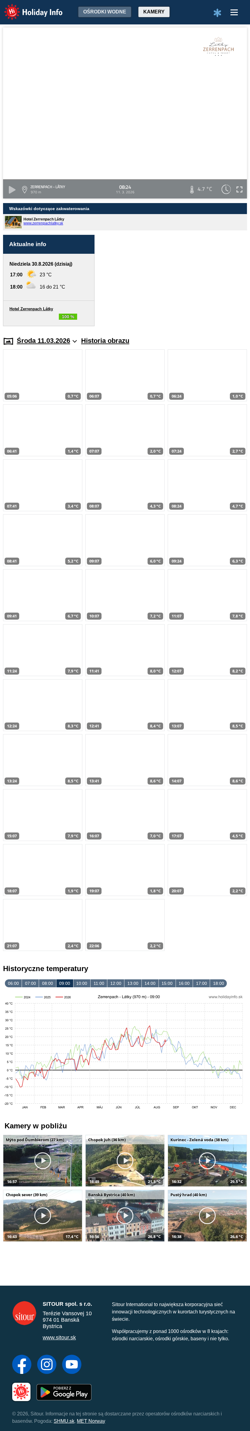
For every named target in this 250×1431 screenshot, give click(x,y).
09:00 (64, 983)
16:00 (184, 983)
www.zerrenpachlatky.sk (43, 223)
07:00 (30, 983)
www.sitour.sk (59, 1338)
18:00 (218, 983)
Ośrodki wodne (104, 11)
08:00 (47, 983)
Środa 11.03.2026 (43, 340)
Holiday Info (27, 8)
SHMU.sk (64, 1421)
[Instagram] (46, 1365)
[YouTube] (71, 1365)
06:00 (13, 983)
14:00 (150, 983)
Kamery (154, 11)
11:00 (99, 983)
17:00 (201, 983)
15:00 (167, 983)
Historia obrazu (105, 340)
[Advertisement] (174, 274)
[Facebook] (21, 1365)
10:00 (81, 983)
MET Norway (91, 1421)
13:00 (132, 983)
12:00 (115, 983)
